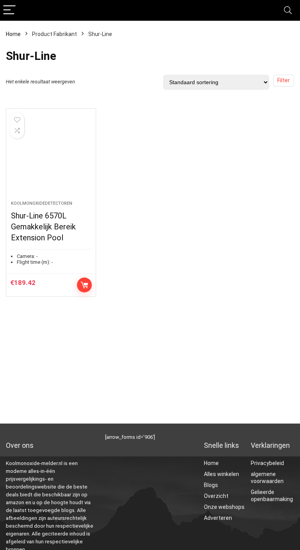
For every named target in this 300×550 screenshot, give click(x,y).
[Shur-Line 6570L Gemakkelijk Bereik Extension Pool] (51, 158)
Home (13, 34)
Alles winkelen (221, 474)
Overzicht (216, 496)
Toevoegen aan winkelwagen (84, 285)
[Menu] (9, 10)
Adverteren (218, 518)
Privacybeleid (267, 463)
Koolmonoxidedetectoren (41, 203)
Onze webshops (224, 507)
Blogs (211, 485)
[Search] (288, 10)
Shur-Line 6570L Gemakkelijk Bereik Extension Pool (43, 226)
